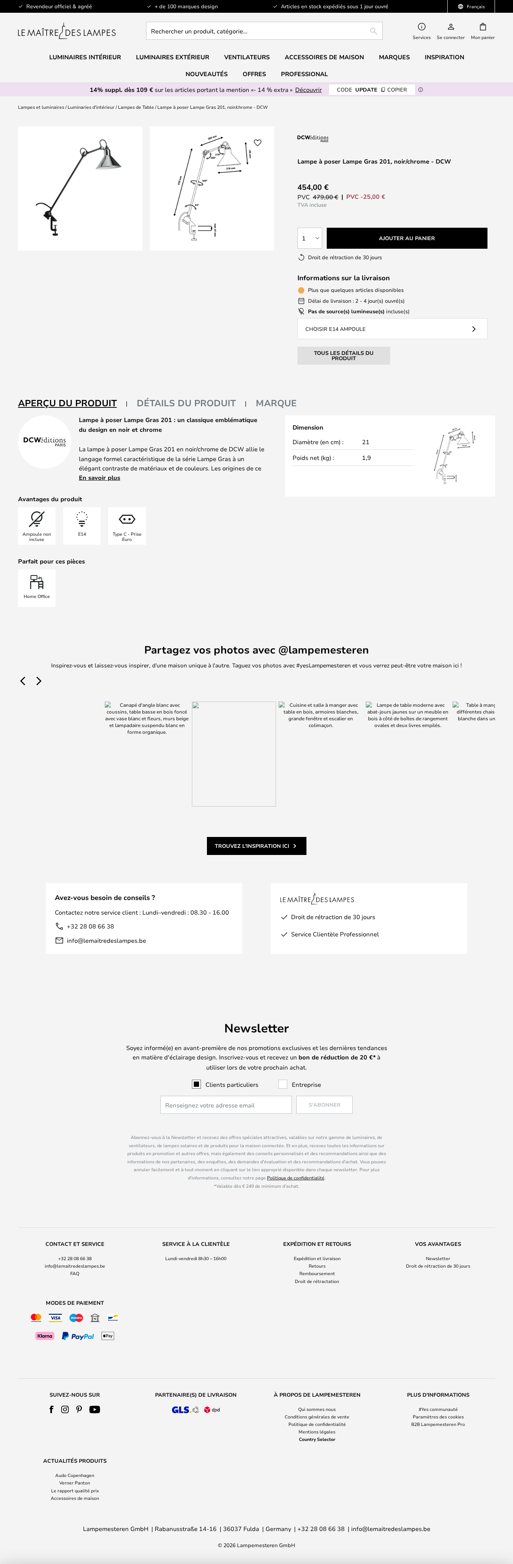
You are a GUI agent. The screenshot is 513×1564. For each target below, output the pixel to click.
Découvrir (308, 89)
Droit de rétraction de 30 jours (438, 1266)
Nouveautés (207, 74)
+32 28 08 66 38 (90, 926)
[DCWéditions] (335, 138)
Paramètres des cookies (438, 1417)
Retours (317, 1266)
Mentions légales (317, 1432)
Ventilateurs (247, 57)
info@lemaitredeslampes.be (106, 940)
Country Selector (317, 1439)
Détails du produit (186, 403)
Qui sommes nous (317, 1409)
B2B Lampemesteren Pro (438, 1424)
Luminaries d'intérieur (91, 107)
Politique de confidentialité (295, 1178)
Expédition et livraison (317, 1258)
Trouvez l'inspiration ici (252, 845)
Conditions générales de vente (317, 1417)
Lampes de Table (136, 107)
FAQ (74, 1273)
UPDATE (372, 89)
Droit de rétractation (317, 1281)
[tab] (73, 403)
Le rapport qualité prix (75, 1490)
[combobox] (264, 30)
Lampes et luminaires (41, 107)
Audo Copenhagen (74, 1475)
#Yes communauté (438, 1409)
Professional (304, 74)
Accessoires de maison (75, 1498)
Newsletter (438, 1258)
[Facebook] (52, 1409)
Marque (276, 403)
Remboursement (317, 1273)
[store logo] (67, 31)
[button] (257, 142)
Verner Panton (74, 1483)
